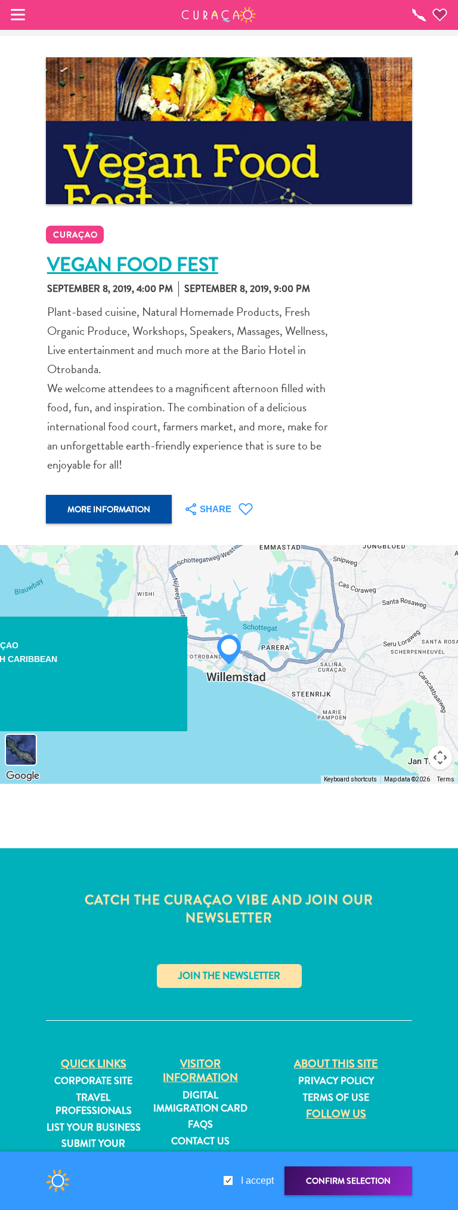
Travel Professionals (93, 1104)
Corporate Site (93, 1081)
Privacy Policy (336, 1081)
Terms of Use (336, 1097)
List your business (94, 1127)
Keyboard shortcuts (350, 779)
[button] (219, 15)
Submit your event (93, 1150)
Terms (445, 779)
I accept (257, 1180)
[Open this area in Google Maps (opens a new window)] (22, 776)
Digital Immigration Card (200, 1102)
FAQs (200, 1124)
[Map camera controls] (440, 757)
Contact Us (200, 1141)
